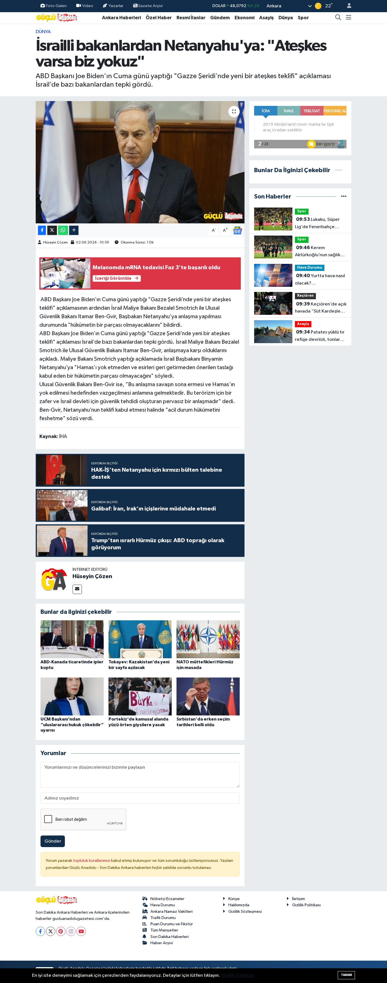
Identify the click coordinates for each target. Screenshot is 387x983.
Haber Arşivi (161, 943)
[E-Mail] (77, 589)
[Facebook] (40, 931)
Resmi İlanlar (191, 17)
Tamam (346, 974)
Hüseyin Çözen (55, 242)
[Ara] (338, 18)
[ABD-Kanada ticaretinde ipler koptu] (72, 639)
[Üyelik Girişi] (346, 6)
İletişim (298, 899)
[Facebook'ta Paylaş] (42, 230)
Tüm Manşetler (164, 930)
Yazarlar (116, 6)
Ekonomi (244, 17)
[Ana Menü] (348, 18)
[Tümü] (343, 196)
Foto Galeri (56, 6)
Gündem (220, 17)
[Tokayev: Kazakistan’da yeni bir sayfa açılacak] (140, 639)
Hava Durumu (309, 268)
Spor (303, 17)
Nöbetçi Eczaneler (167, 899)
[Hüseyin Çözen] (54, 580)
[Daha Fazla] (73, 230)
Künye (234, 899)
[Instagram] (71, 931)
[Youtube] (81, 931)
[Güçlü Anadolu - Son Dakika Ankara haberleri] (57, 17)
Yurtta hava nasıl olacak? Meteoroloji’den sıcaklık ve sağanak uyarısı (320, 280)
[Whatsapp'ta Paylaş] (63, 230)
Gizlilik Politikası (306, 905)
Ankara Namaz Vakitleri (171, 911)
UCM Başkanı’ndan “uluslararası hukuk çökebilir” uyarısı (72, 724)
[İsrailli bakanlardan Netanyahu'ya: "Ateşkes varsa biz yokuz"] (140, 162)
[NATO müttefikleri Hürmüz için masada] (208, 639)
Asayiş (266, 17)
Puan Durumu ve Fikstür (171, 924)
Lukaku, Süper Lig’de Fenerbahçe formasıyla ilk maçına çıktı (317, 223)
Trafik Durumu (163, 918)
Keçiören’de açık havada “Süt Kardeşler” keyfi (320, 308)
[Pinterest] (60, 931)
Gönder (52, 841)
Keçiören (305, 296)
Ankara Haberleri (121, 17)
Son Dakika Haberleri (169, 937)
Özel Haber (159, 17)
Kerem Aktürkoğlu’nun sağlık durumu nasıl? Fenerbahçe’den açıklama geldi (317, 252)
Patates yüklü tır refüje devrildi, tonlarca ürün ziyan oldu (320, 336)
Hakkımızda (238, 905)
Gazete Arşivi (150, 6)
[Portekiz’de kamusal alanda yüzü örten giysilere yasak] (140, 696)
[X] (50, 931)
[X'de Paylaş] (52, 230)
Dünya (285, 17)
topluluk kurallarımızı (92, 860)
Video (87, 6)
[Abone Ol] (237, 230)
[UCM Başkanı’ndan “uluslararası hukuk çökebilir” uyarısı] (72, 696)
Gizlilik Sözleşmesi (245, 911)
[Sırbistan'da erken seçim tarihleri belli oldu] (208, 696)
